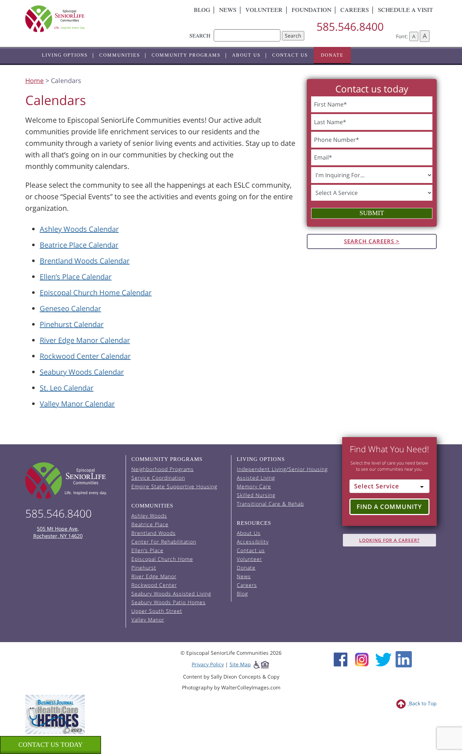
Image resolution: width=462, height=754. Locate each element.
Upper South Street (156, 610)
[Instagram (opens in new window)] (362, 658)
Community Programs (186, 55)
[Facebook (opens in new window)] (340, 658)
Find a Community (389, 506)
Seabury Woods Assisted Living (171, 593)
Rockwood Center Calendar (85, 356)
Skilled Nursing (256, 495)
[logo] (90, 19)
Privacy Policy (208, 664)
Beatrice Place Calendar (79, 245)
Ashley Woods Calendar (79, 229)
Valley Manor (147, 619)
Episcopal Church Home (162, 558)
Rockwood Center (154, 584)
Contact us (290, 55)
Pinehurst (143, 567)
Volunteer (264, 11)
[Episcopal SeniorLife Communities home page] (72, 480)
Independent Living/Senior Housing (282, 469)
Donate (332, 55)
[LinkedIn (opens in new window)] (404, 658)
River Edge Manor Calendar (85, 340)
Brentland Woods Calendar (85, 261)
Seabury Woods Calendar (82, 372)
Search (293, 35)
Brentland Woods (153, 532)
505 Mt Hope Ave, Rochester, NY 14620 (58, 532)
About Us (246, 55)
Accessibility (253, 541)
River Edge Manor (153, 576)
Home (34, 80)
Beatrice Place (150, 524)
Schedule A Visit (405, 11)
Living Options (65, 55)
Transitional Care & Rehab (270, 503)
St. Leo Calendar (66, 388)
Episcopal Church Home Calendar (96, 292)
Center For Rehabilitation (163, 541)
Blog (202, 11)
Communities (119, 55)
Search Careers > (372, 241)
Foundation (311, 11)
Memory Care (254, 486)
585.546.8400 (350, 26)
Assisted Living (256, 477)
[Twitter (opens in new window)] (383, 658)
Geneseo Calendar (70, 308)
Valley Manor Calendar (77, 404)
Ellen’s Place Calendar (76, 277)
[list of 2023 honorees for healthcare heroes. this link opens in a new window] (55, 713)
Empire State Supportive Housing (174, 486)
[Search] (247, 32)
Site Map (240, 664)
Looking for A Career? (389, 540)
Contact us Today (50, 744)
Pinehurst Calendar (72, 324)
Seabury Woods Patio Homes (168, 602)
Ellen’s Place (147, 550)
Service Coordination (158, 477)
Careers (354, 11)
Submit (371, 213)
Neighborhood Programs (162, 469)
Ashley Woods (149, 515)
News (227, 11)
